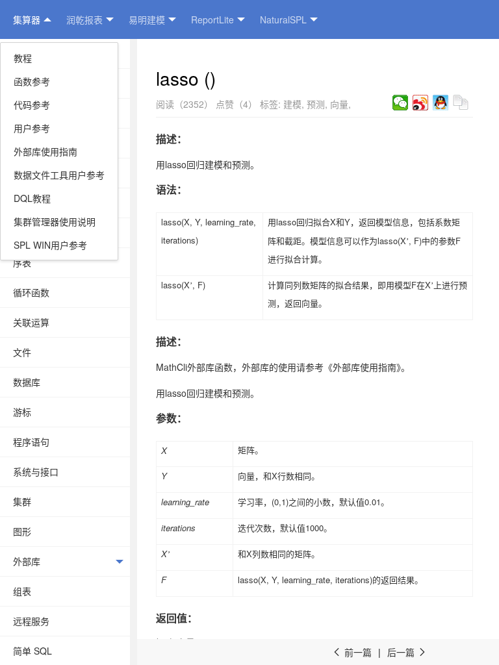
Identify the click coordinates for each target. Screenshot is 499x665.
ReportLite (212, 19)
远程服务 (31, 620)
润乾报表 (84, 19)
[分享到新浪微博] (421, 102)
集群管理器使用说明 (55, 221)
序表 (22, 262)
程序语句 (31, 441)
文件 (22, 351)
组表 (22, 590)
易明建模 (147, 19)
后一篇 (407, 652)
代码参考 (32, 104)
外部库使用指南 (45, 151)
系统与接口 (35, 471)
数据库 (26, 381)
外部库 (26, 561)
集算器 (26, 19)
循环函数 (31, 292)
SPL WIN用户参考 (50, 244)
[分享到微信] (400, 102)
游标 (22, 411)
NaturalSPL (283, 19)
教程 (23, 57)
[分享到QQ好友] (441, 102)
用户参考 (32, 127)
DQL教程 (32, 198)
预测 (316, 103)
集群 (22, 501)
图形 (22, 531)
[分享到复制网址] (461, 102)
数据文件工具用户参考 (59, 174)
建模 (292, 103)
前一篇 (351, 652)
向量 (339, 103)
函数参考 (32, 81)
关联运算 (31, 322)
